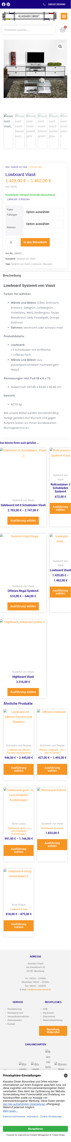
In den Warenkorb (35, 242)
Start (7, 167)
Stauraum (47, 264)
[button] (64, 16)
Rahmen (11, 227)
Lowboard (36, 264)
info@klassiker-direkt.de (39, 989)
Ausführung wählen (23, 520)
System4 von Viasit (19, 167)
